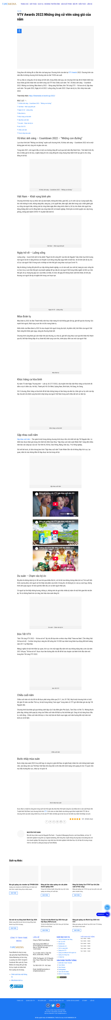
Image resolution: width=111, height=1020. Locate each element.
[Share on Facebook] (46, 821)
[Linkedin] (63, 1005)
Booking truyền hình (52, 4)
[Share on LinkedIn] (61, 821)
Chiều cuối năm (22, 130)
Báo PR (75, 4)
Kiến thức (82, 4)
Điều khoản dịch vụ (17, 980)
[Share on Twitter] (50, 821)
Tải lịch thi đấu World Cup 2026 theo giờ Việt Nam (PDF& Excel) (54, 921)
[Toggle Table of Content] (25, 101)
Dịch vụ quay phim (63, 948)
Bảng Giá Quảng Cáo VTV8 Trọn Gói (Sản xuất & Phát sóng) (86, 886)
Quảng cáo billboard (73, 1000)
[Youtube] (58, 1005)
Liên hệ (89, 4)
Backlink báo (61, 944)
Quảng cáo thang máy (63, 955)
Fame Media (61, 965)
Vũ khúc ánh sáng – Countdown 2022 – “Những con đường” (35, 103)
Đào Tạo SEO (61, 941)
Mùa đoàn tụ (21, 113)
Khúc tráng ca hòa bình (24, 116)
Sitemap (84, 1000)
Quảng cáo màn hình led (56, 1000)
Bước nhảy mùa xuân (25, 133)
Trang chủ (25, 4)
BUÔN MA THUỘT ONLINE (65, 963)
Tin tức (19, 11)
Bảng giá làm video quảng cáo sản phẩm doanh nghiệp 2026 (54, 886)
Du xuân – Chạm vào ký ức (25, 123)
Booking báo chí (62, 946)
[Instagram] (53, 1005)
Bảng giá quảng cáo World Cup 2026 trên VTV (86, 921)
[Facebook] (48, 1005)
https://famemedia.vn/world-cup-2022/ (42, 96)
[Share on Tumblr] (64, 821)
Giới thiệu (33, 4)
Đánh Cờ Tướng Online (64, 974)
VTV (45, 811)
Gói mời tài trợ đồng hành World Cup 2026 (23, 920)
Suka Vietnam (61, 967)
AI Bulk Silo (61, 957)
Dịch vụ (40, 4)
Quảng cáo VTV (62, 950)
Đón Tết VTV (22, 126)
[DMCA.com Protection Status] (62, 977)
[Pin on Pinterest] (57, 821)
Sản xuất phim (66, 4)
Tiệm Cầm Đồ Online (63, 971)
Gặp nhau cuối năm (23, 120)
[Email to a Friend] (53, 821)
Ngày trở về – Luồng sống (25, 110)
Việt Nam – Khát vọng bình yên (26, 106)
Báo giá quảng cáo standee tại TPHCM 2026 (23, 885)
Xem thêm (13, 893)
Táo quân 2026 (42, 1000)
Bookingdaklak (62, 969)
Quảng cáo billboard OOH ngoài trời (67, 952)
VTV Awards (73, 72)
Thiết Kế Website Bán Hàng (65, 939)
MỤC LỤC (20, 100)
